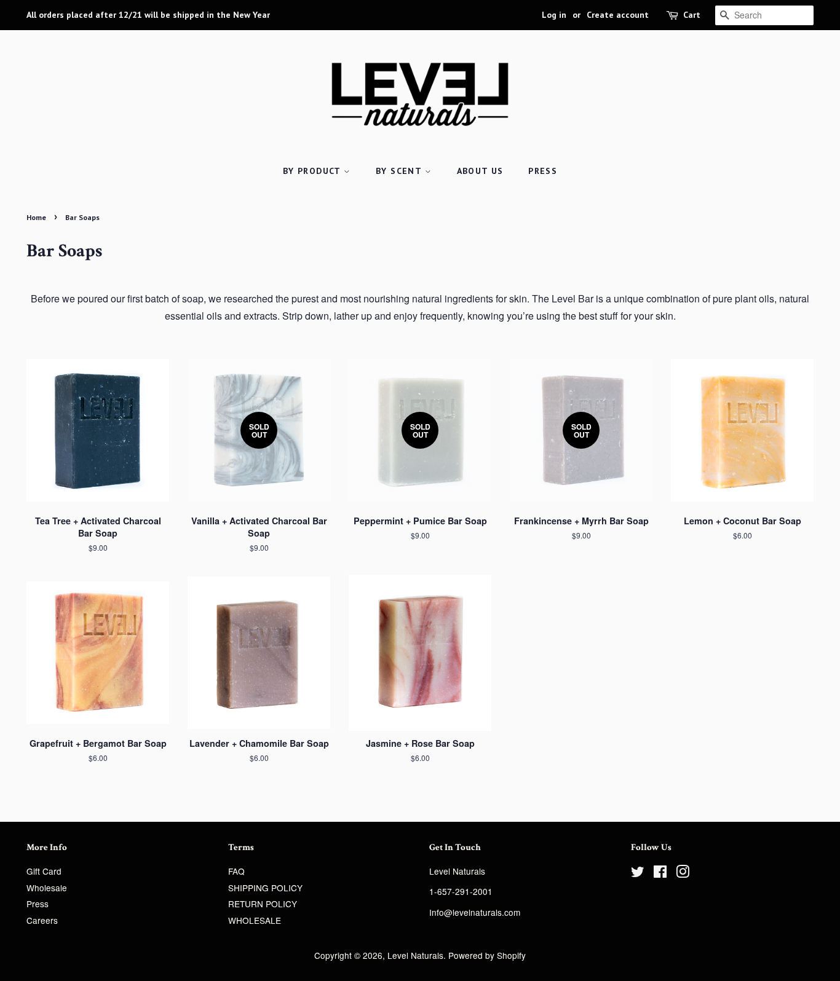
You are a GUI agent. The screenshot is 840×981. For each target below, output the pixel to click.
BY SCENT (400, 170)
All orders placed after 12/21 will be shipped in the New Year (148, 14)
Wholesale (46, 887)
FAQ (236, 871)
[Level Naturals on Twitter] (637, 873)
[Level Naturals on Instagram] (682, 873)
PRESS (542, 170)
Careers (42, 920)
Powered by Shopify (487, 955)
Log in (554, 14)
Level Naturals (415, 955)
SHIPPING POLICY (265, 887)
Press (37, 903)
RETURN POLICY (262, 903)
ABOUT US (480, 170)
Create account (618, 14)
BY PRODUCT (313, 170)
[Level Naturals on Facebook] (660, 873)
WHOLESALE (254, 920)
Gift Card (43, 871)
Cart (691, 14)
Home (36, 217)
